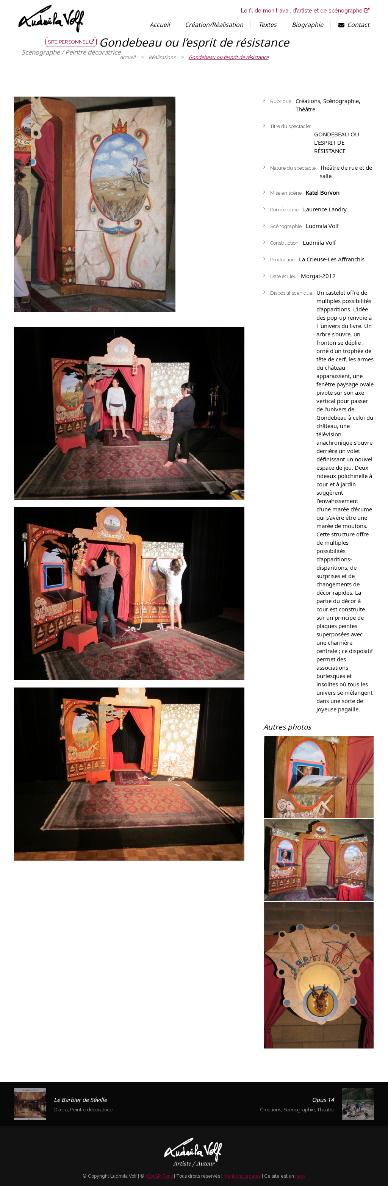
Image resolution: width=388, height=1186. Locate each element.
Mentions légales (242, 1176)
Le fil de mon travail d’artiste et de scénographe (302, 10)
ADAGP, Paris (159, 1176)
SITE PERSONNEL (68, 42)
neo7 (300, 1176)
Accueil (127, 57)
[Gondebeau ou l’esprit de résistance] (129, 413)
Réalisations (162, 57)
